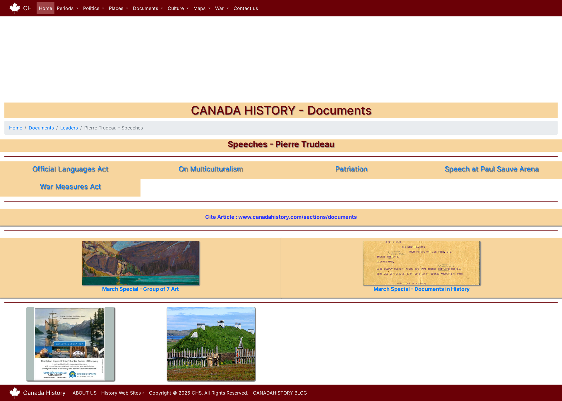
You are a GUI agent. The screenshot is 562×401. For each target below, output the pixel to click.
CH (27, 8)
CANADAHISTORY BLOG (280, 393)
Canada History (44, 392)
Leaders (69, 128)
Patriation (351, 169)
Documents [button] (146, 8)
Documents (41, 128)
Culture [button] (176, 8)
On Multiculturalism (211, 169)
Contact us (246, 8)
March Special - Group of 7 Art (140, 289)
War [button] (220, 8)
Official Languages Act (70, 169)
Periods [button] (66, 8)
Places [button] (117, 8)
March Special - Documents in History (421, 289)
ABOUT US (85, 393)
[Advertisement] (180, 62)
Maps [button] (200, 8)
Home (46, 8)
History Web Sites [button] (121, 393)
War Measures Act (70, 186)
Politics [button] (92, 8)
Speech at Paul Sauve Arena (492, 169)
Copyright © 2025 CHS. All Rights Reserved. (198, 393)
